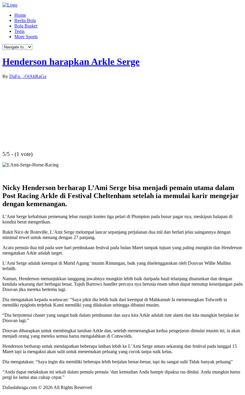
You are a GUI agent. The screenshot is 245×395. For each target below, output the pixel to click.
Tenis (19, 31)
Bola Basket (25, 25)
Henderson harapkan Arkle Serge (71, 61)
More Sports (26, 36)
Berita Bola (25, 20)
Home (20, 15)
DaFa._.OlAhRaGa (27, 76)
